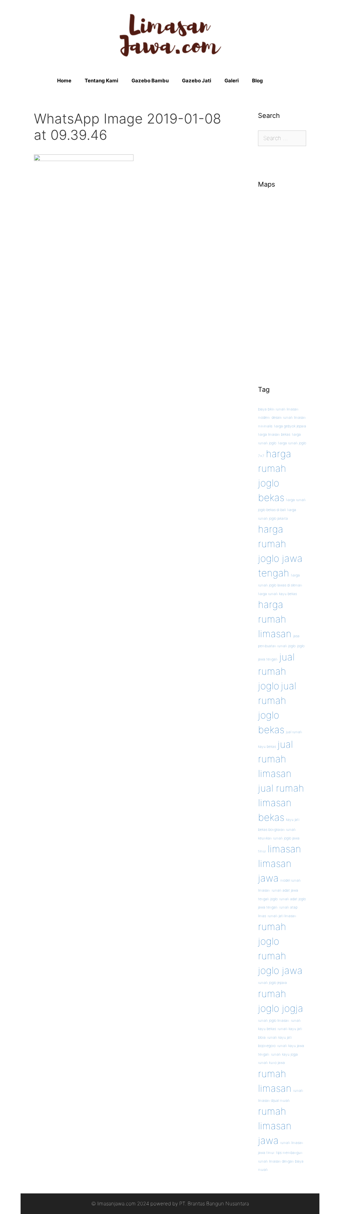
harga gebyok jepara (290, 426)
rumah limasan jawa (275, 1125)
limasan (284, 849)
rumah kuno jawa (271, 1063)
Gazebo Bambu (150, 80)
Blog (257, 80)
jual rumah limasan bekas (281, 802)
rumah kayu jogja (284, 1054)
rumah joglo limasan (273, 1020)
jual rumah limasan (275, 758)
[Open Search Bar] (279, 81)
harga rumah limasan (275, 619)
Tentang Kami (101, 80)
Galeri (231, 80)
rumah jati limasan (282, 916)
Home (64, 80)
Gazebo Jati (196, 80)
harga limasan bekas (274, 434)
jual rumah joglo (276, 671)
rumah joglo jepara (272, 983)
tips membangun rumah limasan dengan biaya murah (280, 1161)
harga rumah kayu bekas (277, 594)
